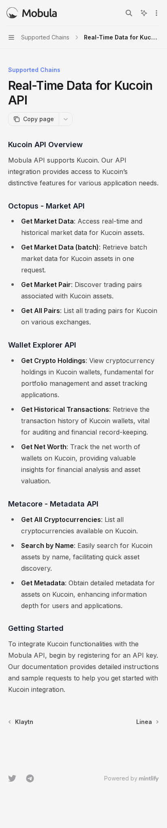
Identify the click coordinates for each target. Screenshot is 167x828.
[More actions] (156, 13)
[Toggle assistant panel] (144, 13)
